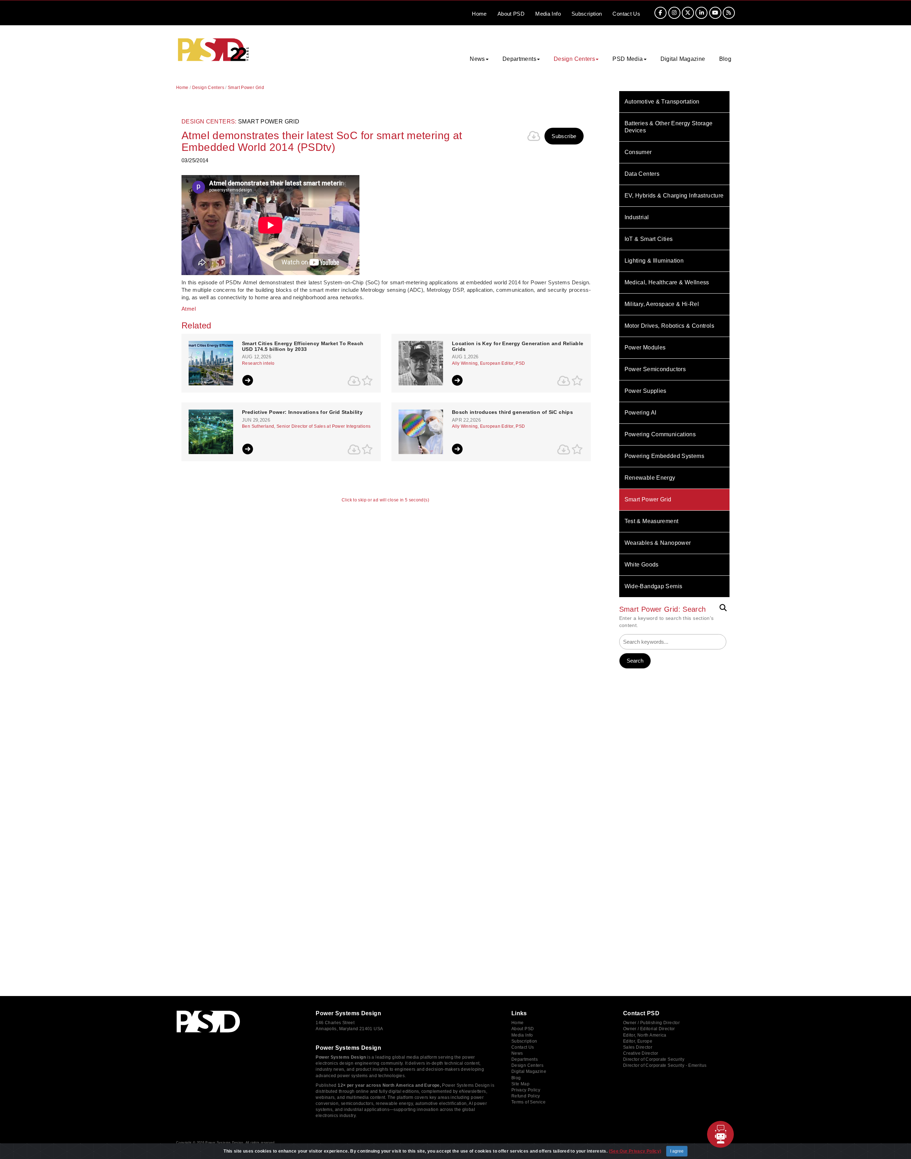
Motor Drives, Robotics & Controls (669, 326)
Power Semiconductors (655, 369)
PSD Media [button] (627, 59)
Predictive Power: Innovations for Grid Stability (302, 412)
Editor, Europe (637, 1041)
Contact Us (522, 1047)
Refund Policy (525, 1096)
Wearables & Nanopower (658, 543)
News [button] (477, 59)
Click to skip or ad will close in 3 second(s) (385, 500)
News (517, 1053)
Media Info (522, 1035)
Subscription (587, 14)
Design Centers (208, 87)
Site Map (520, 1083)
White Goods (642, 565)
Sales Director (637, 1047)
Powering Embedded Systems (664, 456)
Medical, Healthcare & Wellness (667, 282)
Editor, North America (645, 1035)
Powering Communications (660, 434)
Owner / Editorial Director (649, 1028)
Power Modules (645, 347)
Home (479, 14)
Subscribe (564, 136)
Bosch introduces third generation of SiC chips (512, 412)
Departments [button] (519, 59)
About (511, 14)
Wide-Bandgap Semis (654, 586)
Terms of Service (528, 1102)
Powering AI (641, 413)
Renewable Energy (650, 478)
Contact (626, 14)
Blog (725, 59)
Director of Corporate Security (653, 1059)
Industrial (637, 217)
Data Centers (642, 174)
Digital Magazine (682, 59)
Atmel (188, 309)
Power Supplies (646, 391)
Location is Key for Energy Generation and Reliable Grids (518, 346)
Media (548, 14)
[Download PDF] (534, 136)
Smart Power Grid (648, 499)
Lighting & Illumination (654, 261)
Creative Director (640, 1053)
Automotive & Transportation (662, 102)
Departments (524, 1059)
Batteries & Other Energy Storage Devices (669, 126)
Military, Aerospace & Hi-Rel (662, 304)
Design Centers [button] (574, 59)
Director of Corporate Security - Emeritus (664, 1065)
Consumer (638, 152)
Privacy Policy (525, 1089)
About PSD (522, 1028)
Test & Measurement (652, 521)
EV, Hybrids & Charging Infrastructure (674, 196)
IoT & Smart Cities (649, 239)
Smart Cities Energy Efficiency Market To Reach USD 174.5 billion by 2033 (302, 346)
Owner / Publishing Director (651, 1022)
